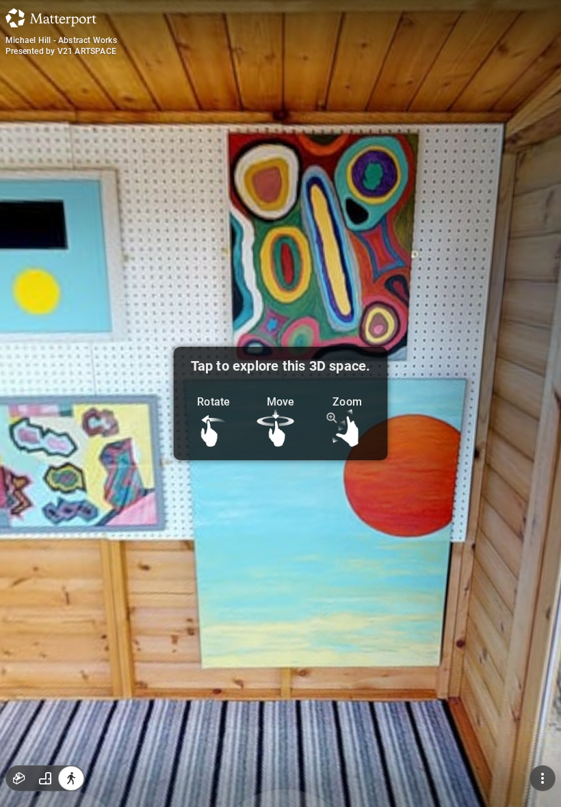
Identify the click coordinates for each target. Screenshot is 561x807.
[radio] (19, 778)
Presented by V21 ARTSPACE (60, 51)
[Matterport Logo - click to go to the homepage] (51, 17)
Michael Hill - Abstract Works (61, 40)
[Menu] (543, 778)
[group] (45, 778)
